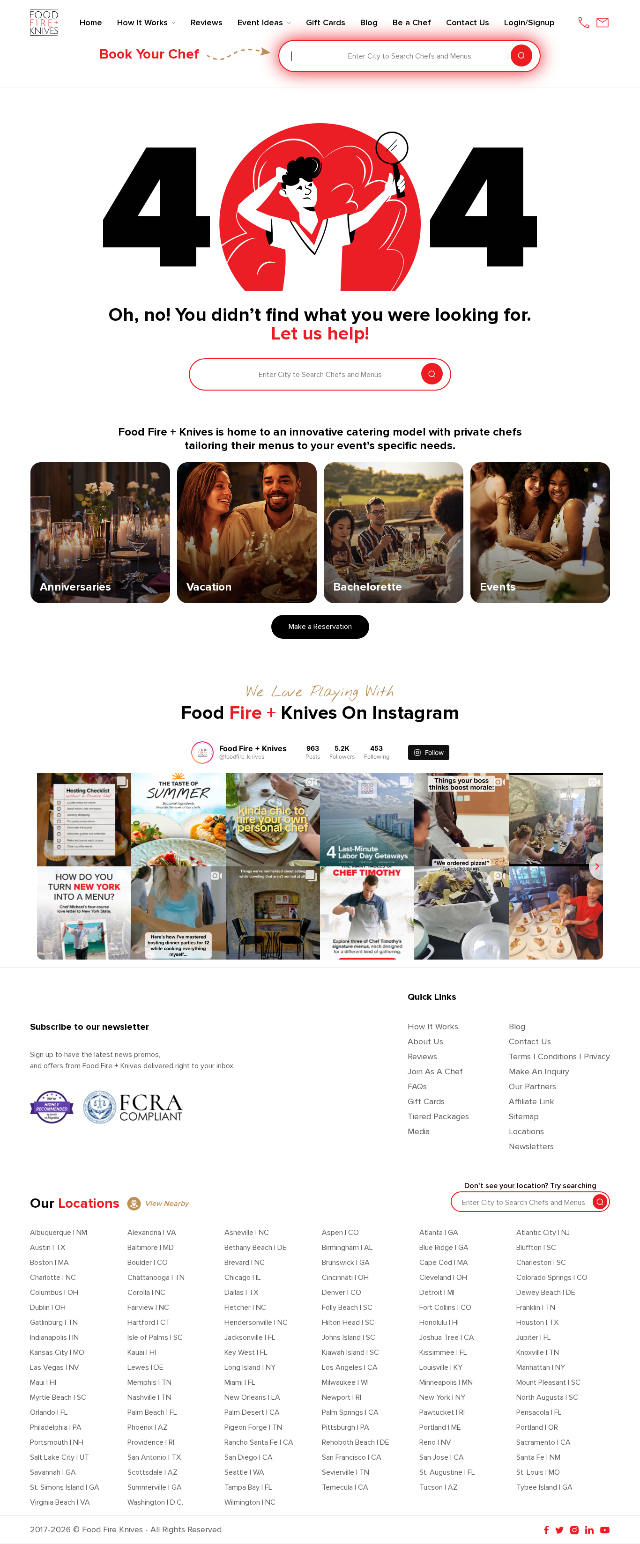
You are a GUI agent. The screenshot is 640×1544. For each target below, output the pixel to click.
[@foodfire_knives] (202, 752)
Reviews (422, 1056)
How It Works (433, 1026)
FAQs (417, 1086)
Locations (526, 1131)
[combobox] (292, 56)
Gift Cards (426, 1101)
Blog (517, 1026)
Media (419, 1131)
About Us (425, 1041)
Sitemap (524, 1116)
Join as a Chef (435, 1071)
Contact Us (530, 1041)
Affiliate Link (531, 1101)
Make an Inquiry (539, 1071)
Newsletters (531, 1146)
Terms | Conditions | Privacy (559, 1056)
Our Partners (532, 1086)
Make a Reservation (320, 626)
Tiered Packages (438, 1116)
